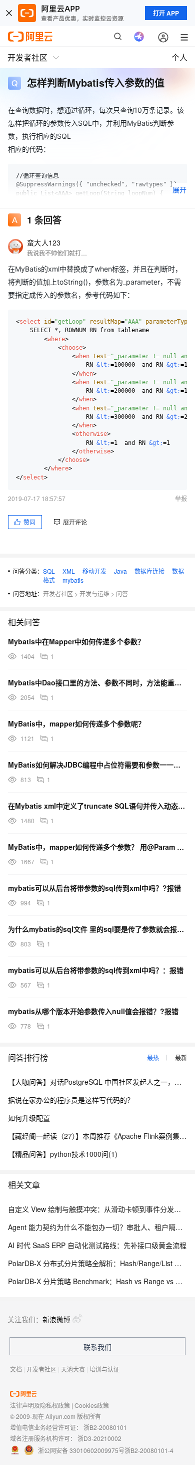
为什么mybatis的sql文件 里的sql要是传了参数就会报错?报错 (97, 929)
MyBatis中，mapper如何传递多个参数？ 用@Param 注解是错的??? (97, 847)
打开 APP (166, 13)
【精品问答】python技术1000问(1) (63, 1154)
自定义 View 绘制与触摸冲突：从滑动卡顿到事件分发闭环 (98, 1209)
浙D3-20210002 (100, 1438)
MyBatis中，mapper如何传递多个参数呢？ (76, 723)
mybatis (73, 580)
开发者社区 (58, 593)
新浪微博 (56, 1319)
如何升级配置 (29, 1118)
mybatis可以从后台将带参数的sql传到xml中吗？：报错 (96, 970)
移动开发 (94, 571)
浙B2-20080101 (105, 1427)
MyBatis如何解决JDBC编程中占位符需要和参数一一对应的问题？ (97, 765)
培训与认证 (105, 1369)
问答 (122, 593)
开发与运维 (95, 593)
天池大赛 (73, 1369)
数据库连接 (149, 571)
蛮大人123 (44, 242)
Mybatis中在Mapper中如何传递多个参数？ (76, 641)
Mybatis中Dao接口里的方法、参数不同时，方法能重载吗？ (97, 682)
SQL (49, 571)
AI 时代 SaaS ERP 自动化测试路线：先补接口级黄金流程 (97, 1245)
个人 (180, 57)
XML (68, 571)
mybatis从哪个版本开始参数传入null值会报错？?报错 (93, 1011)
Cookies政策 (91, 1405)
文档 (16, 1369)
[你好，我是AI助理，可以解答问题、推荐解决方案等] (139, 36)
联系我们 (98, 1347)
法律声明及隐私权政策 (40, 1405)
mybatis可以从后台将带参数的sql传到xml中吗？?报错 (94, 888)
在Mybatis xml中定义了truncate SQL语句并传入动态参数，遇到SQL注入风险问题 (97, 806)
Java (120, 571)
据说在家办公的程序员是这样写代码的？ (71, 1100)
